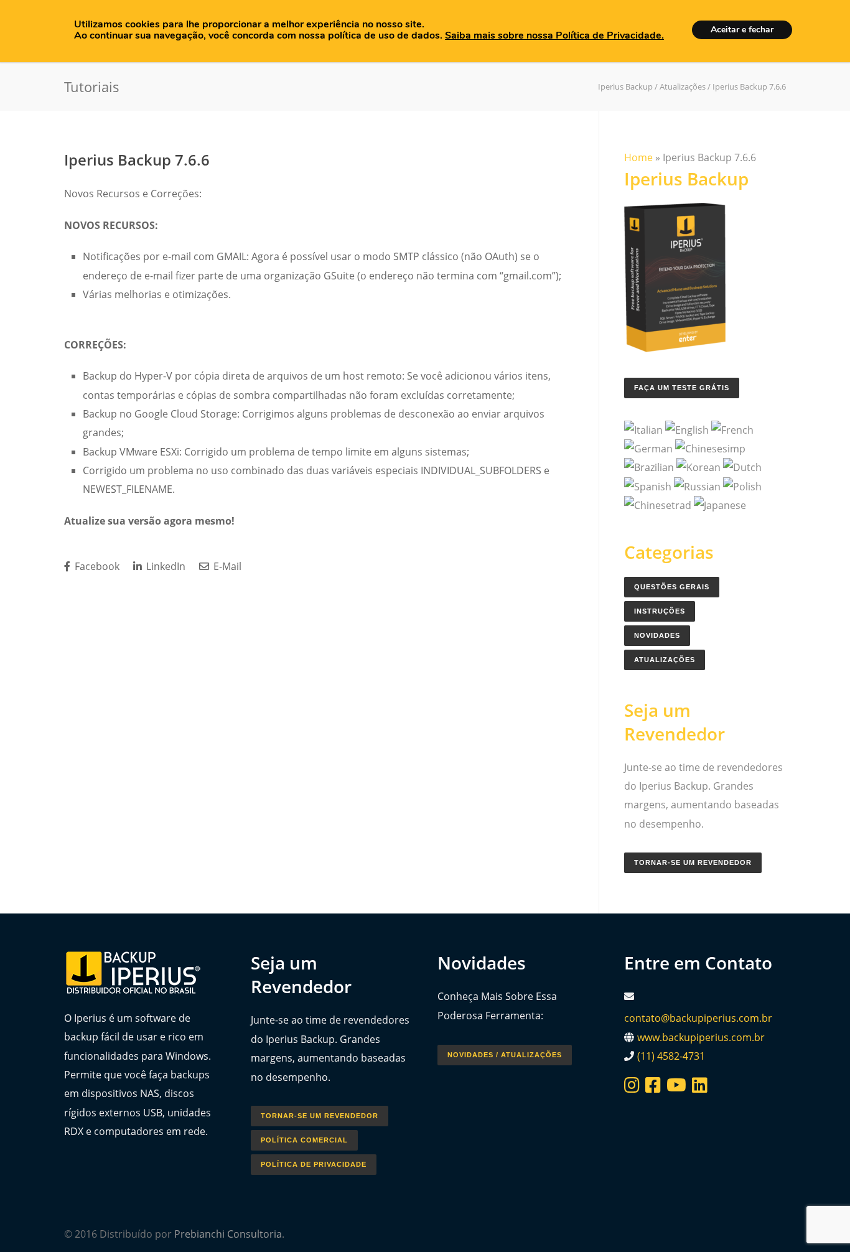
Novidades (657, 635)
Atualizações (664, 659)
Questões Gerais (671, 587)
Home (638, 157)
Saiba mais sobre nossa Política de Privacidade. (554, 35)
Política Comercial (304, 1140)
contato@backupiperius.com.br (698, 1018)
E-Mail (226, 566)
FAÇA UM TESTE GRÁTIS (681, 387)
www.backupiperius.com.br (701, 1037)
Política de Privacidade (314, 1164)
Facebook (95, 566)
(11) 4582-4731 (671, 1056)
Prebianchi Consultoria (228, 1234)
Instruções (659, 611)
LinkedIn (164, 566)
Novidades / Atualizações (504, 1054)
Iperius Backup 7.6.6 (137, 159)
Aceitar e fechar (742, 29)
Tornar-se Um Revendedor (693, 862)
